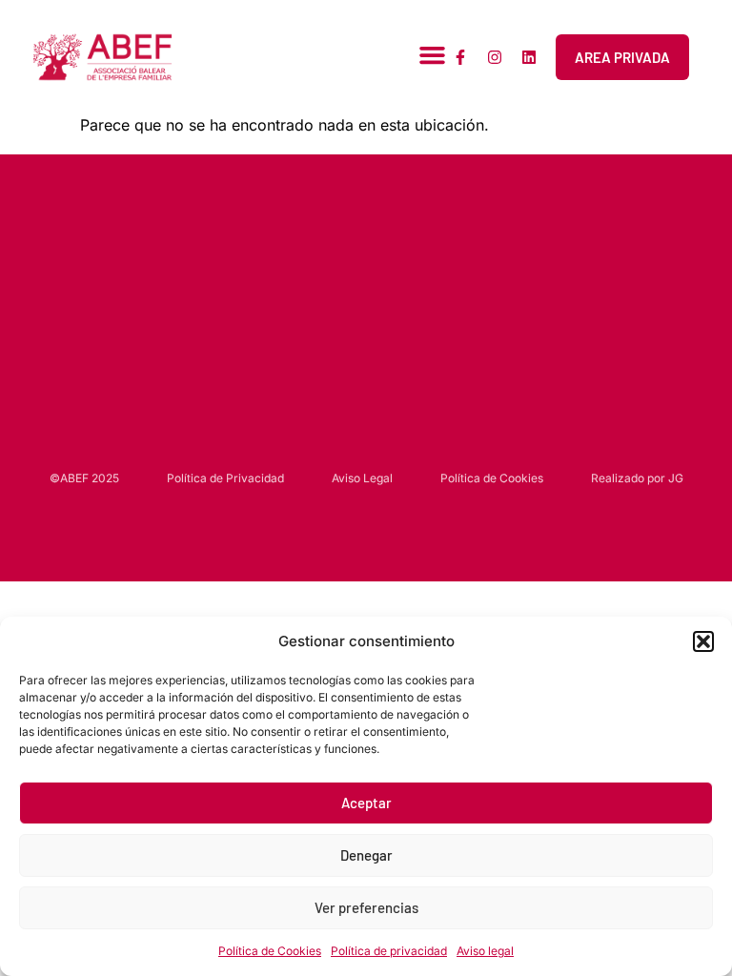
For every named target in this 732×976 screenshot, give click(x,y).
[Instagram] (494, 57)
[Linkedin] (529, 57)
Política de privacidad (389, 951)
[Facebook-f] (460, 57)
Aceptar (366, 802)
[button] (703, 641)
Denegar (366, 855)
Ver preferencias (366, 907)
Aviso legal (485, 951)
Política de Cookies (269, 951)
